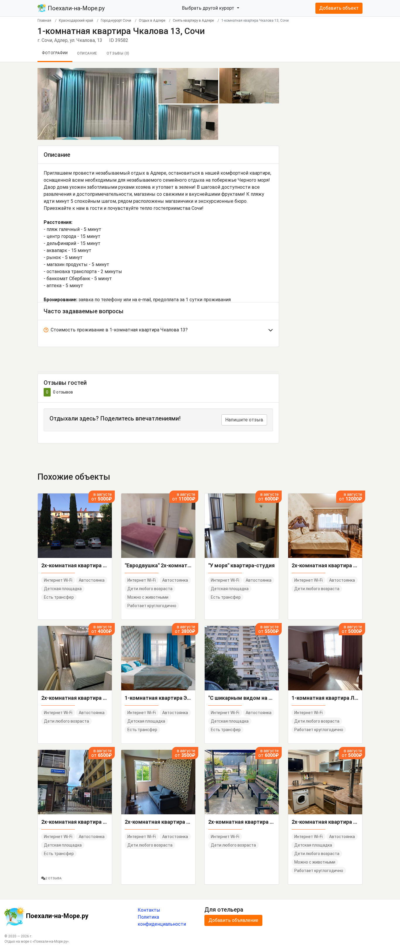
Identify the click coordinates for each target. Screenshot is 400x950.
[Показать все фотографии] (97, 103)
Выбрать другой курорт (208, 8)
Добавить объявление (233, 920)
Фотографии (55, 53)
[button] (158, 331)
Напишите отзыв (244, 420)
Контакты (149, 910)
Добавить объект (339, 8)
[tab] (158, 331)
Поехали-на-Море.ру (75, 8)
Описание (87, 53)
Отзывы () (118, 53)
